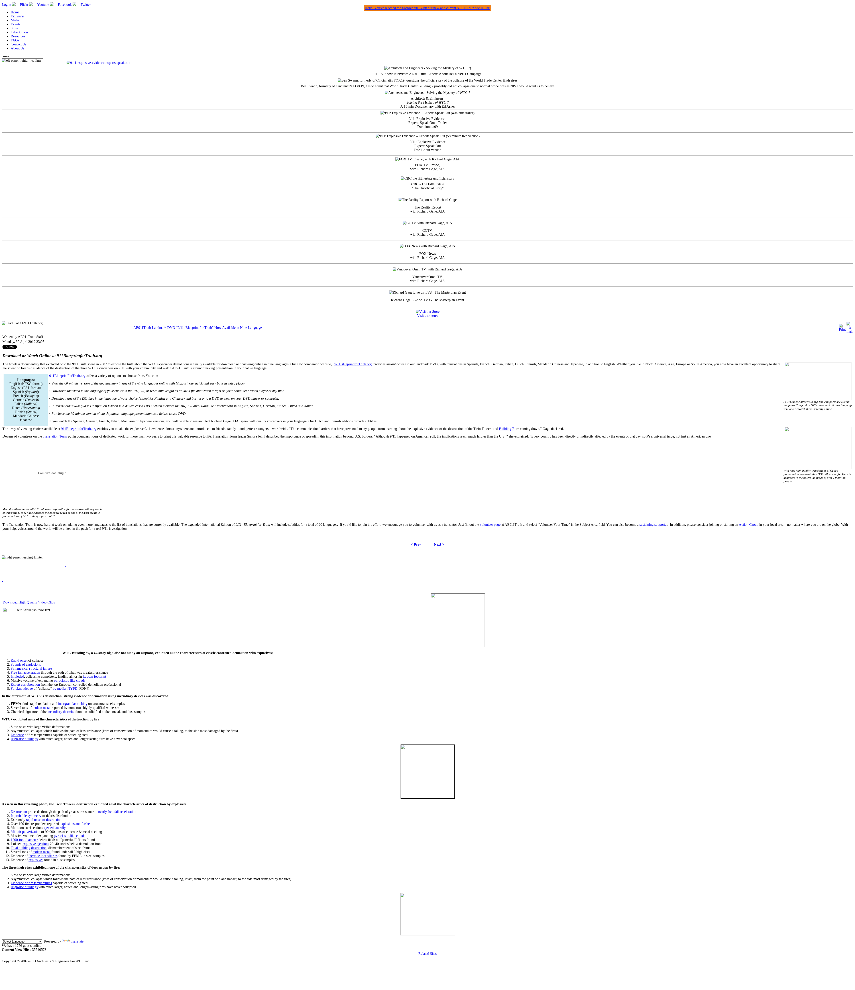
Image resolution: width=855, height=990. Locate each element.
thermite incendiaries (42, 856)
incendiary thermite (60, 712)
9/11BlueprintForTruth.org (353, 364)
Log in (6, 4)
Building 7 (506, 429)
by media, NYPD (65, 688)
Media (15, 20)
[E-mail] (850, 331)
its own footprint (94, 676)
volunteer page (490, 524)
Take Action (19, 32)
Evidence (17, 16)
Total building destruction (29, 848)
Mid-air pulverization (25, 832)
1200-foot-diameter (24, 840)
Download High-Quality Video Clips (29, 602)
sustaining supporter (653, 524)
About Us (17, 48)
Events (15, 24)
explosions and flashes (75, 824)
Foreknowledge (22, 688)
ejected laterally (55, 828)
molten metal (42, 708)
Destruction (19, 812)
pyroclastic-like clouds (69, 680)
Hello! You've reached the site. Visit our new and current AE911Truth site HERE (427, 8)
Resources (18, 36)
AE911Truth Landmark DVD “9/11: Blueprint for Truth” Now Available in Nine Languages (198, 327)
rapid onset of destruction (43, 820)
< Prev (416, 544)
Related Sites (427, 953)
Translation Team (55, 436)
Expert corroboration (25, 684)
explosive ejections (35, 844)
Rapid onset (19, 660)
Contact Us (18, 44)
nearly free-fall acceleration (117, 812)
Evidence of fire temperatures (31, 883)
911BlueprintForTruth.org (67, 376)
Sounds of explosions (26, 664)
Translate (77, 941)
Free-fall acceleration (25, 672)
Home (15, 12)
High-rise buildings (24, 739)
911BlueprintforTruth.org (78, 429)
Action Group (748, 524)
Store (14, 28)
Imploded (17, 676)
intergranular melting (72, 704)
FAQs (15, 40)
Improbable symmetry (26, 816)
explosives (35, 860)
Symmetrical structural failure (31, 668)
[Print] (842, 329)
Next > (439, 544)
